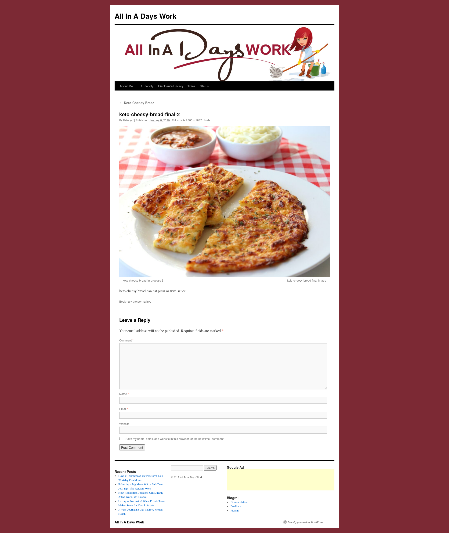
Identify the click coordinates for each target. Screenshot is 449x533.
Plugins (235, 510)
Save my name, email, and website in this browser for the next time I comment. (175, 439)
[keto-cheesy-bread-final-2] (224, 201)
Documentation (239, 502)
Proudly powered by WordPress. (306, 522)
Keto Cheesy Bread (137, 102)
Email (123, 409)
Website (124, 424)
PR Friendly (145, 86)
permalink (144, 301)
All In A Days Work (146, 16)
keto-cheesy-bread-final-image (306, 280)
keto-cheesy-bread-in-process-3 (143, 280)
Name (124, 394)
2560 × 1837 (194, 120)
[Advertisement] (312, 479)
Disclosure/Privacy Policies (176, 86)
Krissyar (128, 120)
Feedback (236, 506)
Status (204, 86)
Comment (126, 340)
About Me (126, 86)
